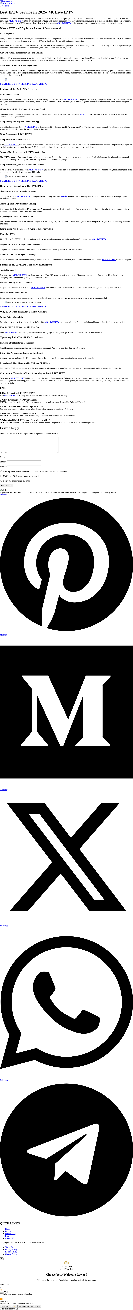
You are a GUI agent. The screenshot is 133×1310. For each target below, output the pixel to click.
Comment (5, 452)
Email (3, 462)
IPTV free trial (11, 332)
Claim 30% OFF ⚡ (8, 1306)
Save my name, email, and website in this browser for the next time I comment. (35, 471)
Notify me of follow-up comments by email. (21, 476)
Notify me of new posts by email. (16, 481)
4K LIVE (84, 114)
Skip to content (6, 1)
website (64, 196)
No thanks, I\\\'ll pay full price (29, 1306)
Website (3, 466)
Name (3, 457)
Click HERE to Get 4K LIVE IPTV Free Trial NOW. (23, 84)
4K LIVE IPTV (16, 21)
